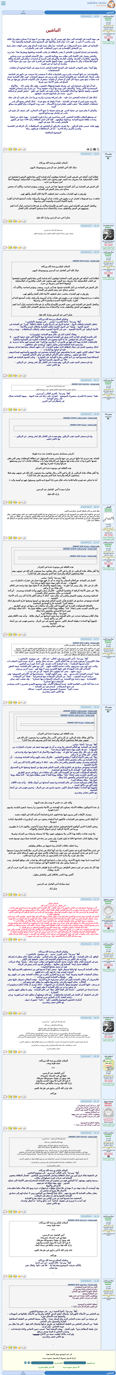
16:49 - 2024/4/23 (78, 546)
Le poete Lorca (108, 225)
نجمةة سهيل (108, 1101)
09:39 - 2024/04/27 (73, 1220)
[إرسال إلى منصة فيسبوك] (94, 149)
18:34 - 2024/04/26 (74, 1136)
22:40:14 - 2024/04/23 (69, 711)
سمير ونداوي (108, 899)
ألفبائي (108, 507)
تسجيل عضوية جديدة (71, 1367)
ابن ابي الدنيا (83, 1220)
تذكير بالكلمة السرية (46, 1367)
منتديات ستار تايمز (96, 3)
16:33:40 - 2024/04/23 (69, 418)
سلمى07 (108, 154)
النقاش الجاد (101, 5)
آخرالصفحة (23, 12)
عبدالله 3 (86, 643)
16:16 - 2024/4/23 (77, 384)
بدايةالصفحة (23, 1373)
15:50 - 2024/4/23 (78, 261)
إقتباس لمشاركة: (94, 261)
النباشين (110, 12)
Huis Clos (86, 384)
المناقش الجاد (108, 1056)
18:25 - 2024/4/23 (78, 643)
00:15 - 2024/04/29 (73, 1284)
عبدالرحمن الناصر (108, 16)
